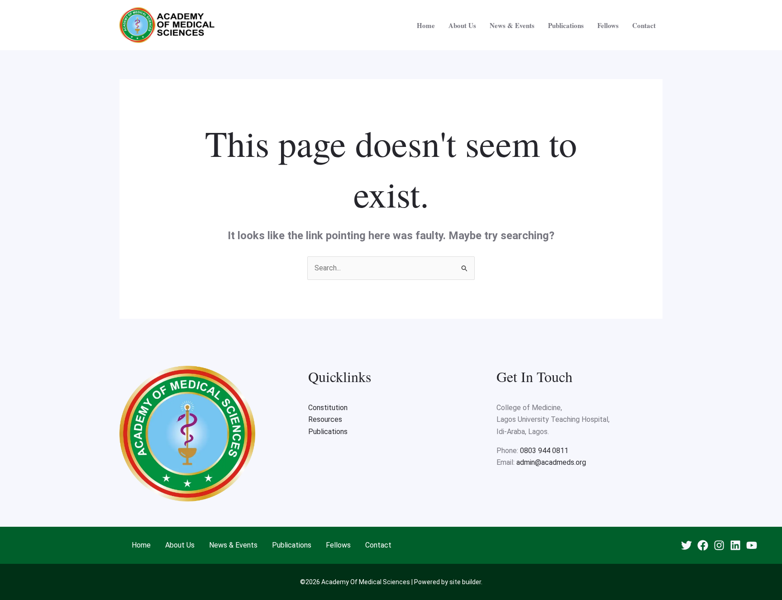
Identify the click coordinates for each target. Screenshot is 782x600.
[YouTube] (751, 545)
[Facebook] (702, 545)
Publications (566, 25)
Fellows (608, 25)
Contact (644, 25)
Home (426, 25)
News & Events (512, 25)
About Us (462, 25)
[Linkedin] (735, 545)
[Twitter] (686, 545)
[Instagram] (719, 545)
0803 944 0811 (544, 450)
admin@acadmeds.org (551, 462)
